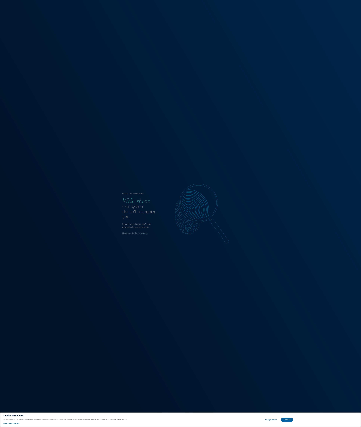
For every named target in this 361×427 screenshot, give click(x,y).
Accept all (287, 420)
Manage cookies (271, 420)
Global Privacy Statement (11, 423)
